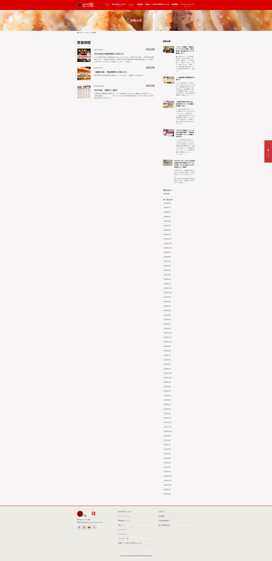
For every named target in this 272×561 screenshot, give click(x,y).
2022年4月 (167, 404)
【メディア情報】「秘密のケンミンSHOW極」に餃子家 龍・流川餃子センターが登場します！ (185, 50)
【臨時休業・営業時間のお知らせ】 (111, 71)
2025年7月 (167, 261)
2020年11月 (167, 480)
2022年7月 (167, 391)
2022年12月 (168, 373)
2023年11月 (167, 337)
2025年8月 (167, 257)
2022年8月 (167, 386)
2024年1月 (167, 328)
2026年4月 (167, 221)
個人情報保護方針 (164, 525)
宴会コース (122, 525)
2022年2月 (167, 413)
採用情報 (161, 516)
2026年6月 (167, 212)
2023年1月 (167, 369)
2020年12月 (168, 476)
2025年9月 (167, 252)
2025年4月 (167, 275)
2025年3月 (167, 279)
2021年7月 (167, 445)
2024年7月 (167, 306)
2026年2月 (167, 230)
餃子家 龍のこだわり (125, 511)
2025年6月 (167, 266)
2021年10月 (168, 431)
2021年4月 (167, 458)
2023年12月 (168, 333)
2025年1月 (167, 284)
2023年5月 (167, 360)
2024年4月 (167, 319)
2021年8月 (167, 440)
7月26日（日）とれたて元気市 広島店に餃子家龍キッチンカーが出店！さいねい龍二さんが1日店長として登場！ (184, 164)
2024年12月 (168, 288)
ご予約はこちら (268, 151)
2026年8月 (167, 203)
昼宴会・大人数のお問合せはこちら (130, 543)
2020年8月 (167, 494)
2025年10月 (168, 248)
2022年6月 (167, 395)
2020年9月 (167, 489)
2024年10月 (168, 292)
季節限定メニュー (124, 520)
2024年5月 (167, 315)
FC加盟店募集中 (164, 520)
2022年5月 (167, 400)
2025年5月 (167, 270)
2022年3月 (167, 409)
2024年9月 (167, 297)
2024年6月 (167, 310)
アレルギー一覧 (123, 538)
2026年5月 (167, 216)
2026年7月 (167, 207)
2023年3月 (167, 364)
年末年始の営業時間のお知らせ (109, 53)
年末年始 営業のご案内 (105, 90)
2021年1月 (167, 471)
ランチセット (122, 534)
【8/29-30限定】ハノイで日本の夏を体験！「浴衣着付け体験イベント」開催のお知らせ (185, 133)
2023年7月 (167, 355)
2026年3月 (167, 225)
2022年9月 (167, 382)
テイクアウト (122, 529)
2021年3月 (167, 463)
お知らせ (161, 511)
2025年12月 (168, 239)
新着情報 (150, 49)
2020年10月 (168, 485)
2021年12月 (168, 422)
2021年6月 (167, 449)
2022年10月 (168, 377)
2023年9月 (167, 346)
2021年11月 (167, 427)
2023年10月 (168, 342)
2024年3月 (167, 324)
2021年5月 (167, 453)
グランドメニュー (124, 516)
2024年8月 (167, 301)
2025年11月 (167, 243)
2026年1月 (167, 234)
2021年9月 (167, 436)
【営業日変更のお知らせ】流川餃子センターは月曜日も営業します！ (185, 104)
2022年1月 (167, 418)
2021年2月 (167, 467)
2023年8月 (167, 351)
